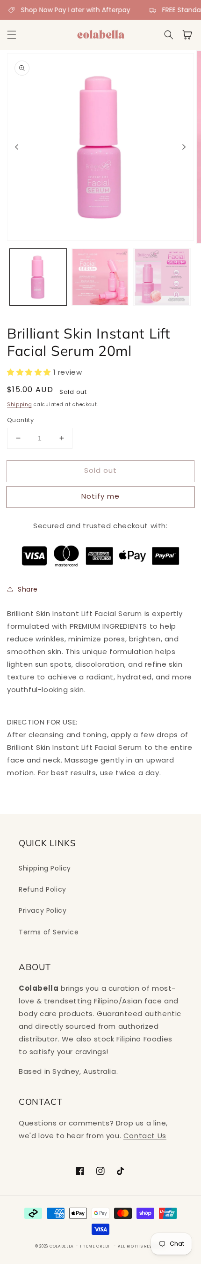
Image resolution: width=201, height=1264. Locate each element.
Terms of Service (49, 932)
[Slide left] (16, 146)
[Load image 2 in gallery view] (100, 277)
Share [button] (28, 589)
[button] (11, 34)
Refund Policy (42, 889)
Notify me (100, 496)
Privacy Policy (42, 910)
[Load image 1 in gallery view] (38, 277)
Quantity (20, 420)
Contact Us (144, 1136)
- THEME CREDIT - (97, 1246)
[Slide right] (184, 146)
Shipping (19, 404)
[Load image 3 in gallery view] (162, 277)
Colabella (62, 1246)
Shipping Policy (45, 868)
